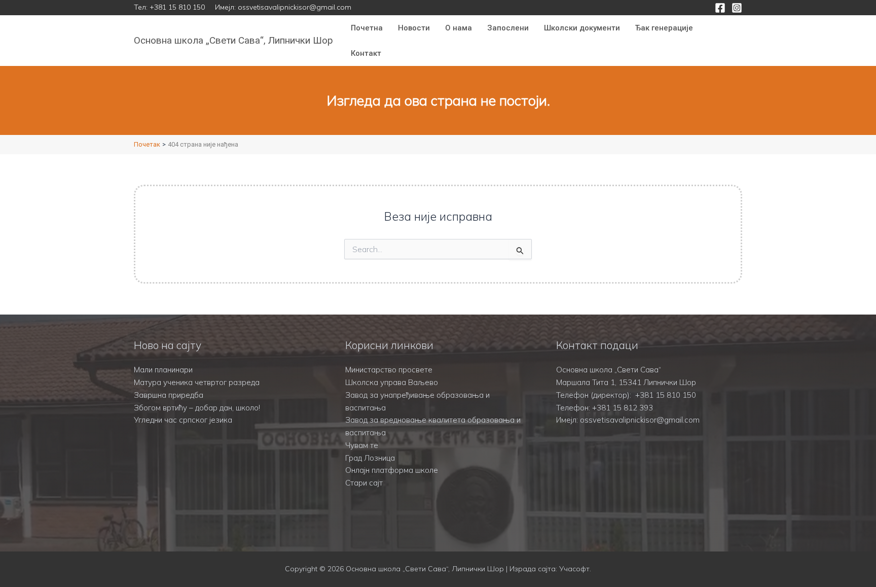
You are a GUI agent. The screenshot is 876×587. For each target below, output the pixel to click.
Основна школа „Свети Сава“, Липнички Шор (233, 40)
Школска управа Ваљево (391, 382)
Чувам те (361, 445)
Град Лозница (370, 458)
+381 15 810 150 (177, 7)
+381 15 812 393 (622, 407)
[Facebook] (720, 8)
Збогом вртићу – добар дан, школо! (197, 407)
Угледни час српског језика (183, 420)
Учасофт (574, 568)
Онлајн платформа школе (391, 470)
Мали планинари (163, 369)
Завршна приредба (168, 395)
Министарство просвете (388, 369)
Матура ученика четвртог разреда (197, 382)
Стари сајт (364, 483)
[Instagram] (737, 8)
